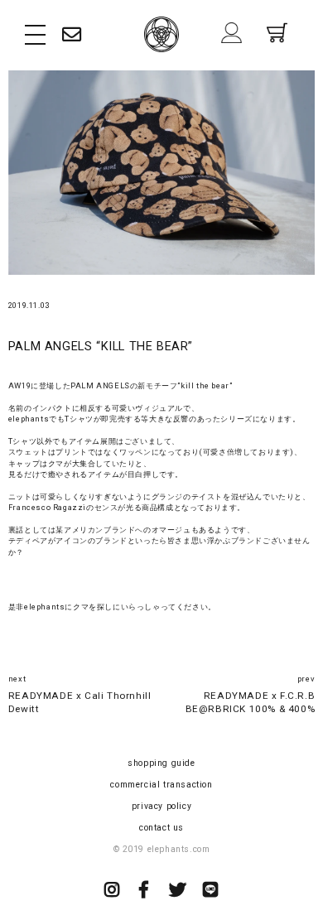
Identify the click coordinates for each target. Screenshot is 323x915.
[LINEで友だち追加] (211, 891)
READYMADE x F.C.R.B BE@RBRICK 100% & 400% (250, 702)
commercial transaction (161, 784)
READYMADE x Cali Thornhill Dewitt (80, 702)
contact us (161, 827)
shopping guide (161, 763)
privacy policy (161, 806)
